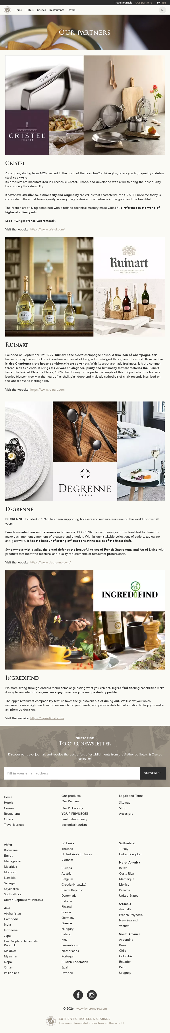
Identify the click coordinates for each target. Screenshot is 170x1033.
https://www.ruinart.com (47, 390)
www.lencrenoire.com (91, 1008)
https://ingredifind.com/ (47, 718)
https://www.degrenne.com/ (50, 562)
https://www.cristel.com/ (47, 229)
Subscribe (152, 773)
